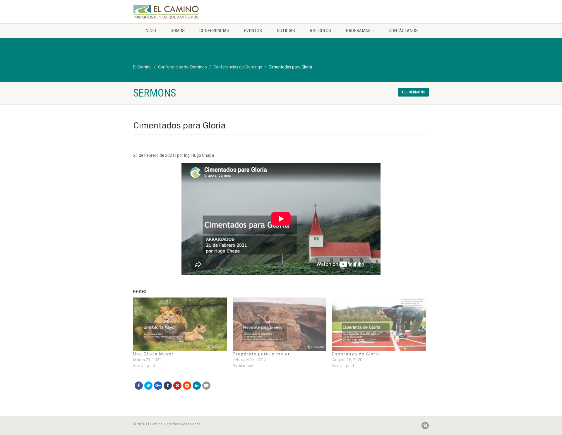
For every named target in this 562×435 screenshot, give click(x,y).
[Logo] (179, 12)
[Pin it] (177, 385)
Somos (178, 30)
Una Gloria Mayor (153, 354)
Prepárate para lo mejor (261, 354)
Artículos (320, 30)
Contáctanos (403, 30)
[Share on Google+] (158, 385)
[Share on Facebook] (139, 385)
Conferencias (214, 30)
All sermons (413, 92)
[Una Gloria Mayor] (180, 324)
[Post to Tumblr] (168, 385)
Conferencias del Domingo (182, 67)
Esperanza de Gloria (356, 354)
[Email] (206, 385)
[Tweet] (148, 385)
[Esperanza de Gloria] (379, 324)
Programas (358, 30)
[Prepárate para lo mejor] (279, 324)
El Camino (142, 67)
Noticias (286, 30)
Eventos (253, 30)
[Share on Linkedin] (197, 385)
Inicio (150, 30)
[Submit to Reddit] (187, 385)
